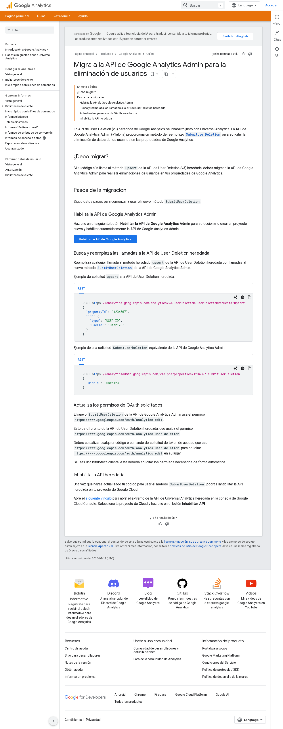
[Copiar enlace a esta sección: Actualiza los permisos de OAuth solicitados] (166, 405)
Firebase (160, 694)
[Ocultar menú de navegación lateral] (53, 721)
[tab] (81, 288)
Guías (41, 16)
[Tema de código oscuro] (242, 297)
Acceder (271, 5)
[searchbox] (29, 30)
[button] (29, 56)
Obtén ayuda (74, 669)
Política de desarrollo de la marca (225, 676)
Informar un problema (80, 676)
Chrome (140, 694)
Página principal (17, 16)
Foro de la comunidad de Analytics (157, 659)
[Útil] (243, 54)
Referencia (62, 16)
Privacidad (93, 719)
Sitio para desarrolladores (83, 655)
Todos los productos (129, 701)
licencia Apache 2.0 (100, 546)
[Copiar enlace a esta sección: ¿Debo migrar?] (112, 157)
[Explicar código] (235, 297)
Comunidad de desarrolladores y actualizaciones (156, 650)
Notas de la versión (78, 662)
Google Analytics (130, 53)
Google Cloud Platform (191, 694)
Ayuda (83, 16)
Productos (106, 53)
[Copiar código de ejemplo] (249, 297)
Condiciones (73, 719)
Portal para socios (214, 648)
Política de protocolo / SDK (220, 669)
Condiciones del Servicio (219, 662)
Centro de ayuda (76, 648)
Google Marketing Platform (221, 655)
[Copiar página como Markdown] (166, 74)
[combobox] (203, 5)
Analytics (41, 5)
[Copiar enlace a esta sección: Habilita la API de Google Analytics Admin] (161, 214)
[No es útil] (250, 54)
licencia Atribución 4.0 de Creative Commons (192, 541)
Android (120, 694)
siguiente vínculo (99, 498)
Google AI (222, 694)
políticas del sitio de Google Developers (195, 546)
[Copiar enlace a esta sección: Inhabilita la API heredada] (128, 475)
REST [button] (81, 288)
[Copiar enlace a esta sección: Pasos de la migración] (130, 190)
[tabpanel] (163, 317)
